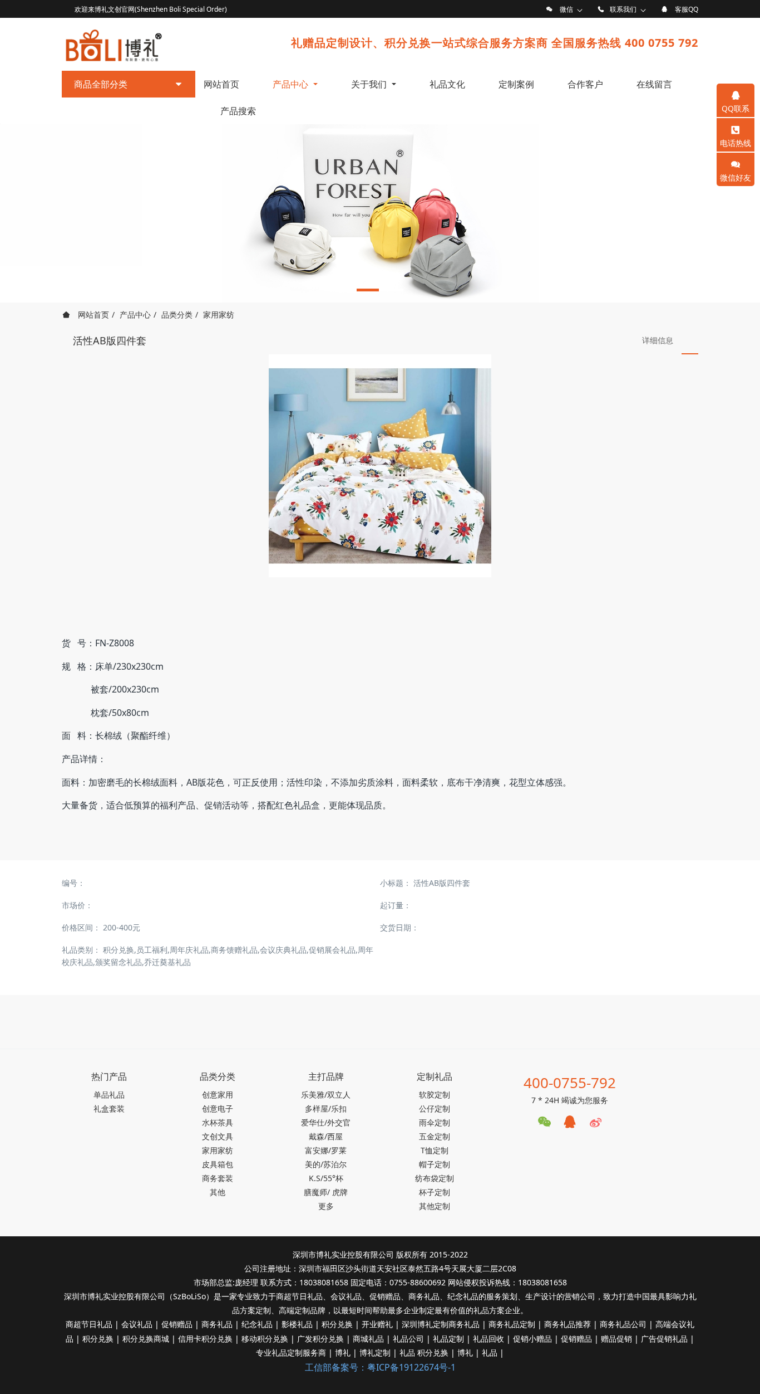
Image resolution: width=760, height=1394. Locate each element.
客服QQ (686, 9)
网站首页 (221, 84)
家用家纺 (218, 314)
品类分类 (177, 314)
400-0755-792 (570, 1083)
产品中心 (135, 314)
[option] (380, 213)
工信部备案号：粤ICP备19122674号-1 (380, 1367)
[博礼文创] (113, 43)
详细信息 (657, 340)
